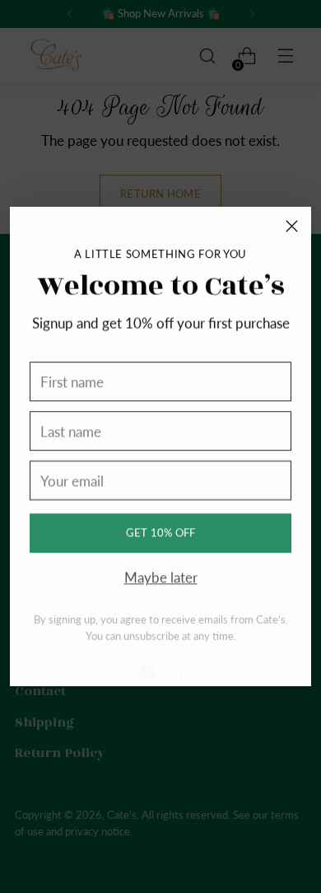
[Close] (292, 226)
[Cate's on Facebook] (147, 663)
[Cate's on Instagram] (174, 663)
